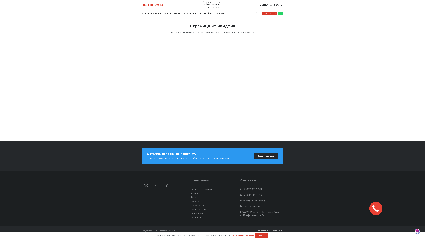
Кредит (195, 201)
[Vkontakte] (146, 185)
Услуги (194, 193)
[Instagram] (156, 185)
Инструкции (197, 205)
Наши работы (198, 209)
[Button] (280, 13)
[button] (162, 13)
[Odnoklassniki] (166, 185)
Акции (194, 197)
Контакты (196, 217)
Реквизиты (197, 213)
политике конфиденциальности (242, 235)
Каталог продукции (202, 189)
